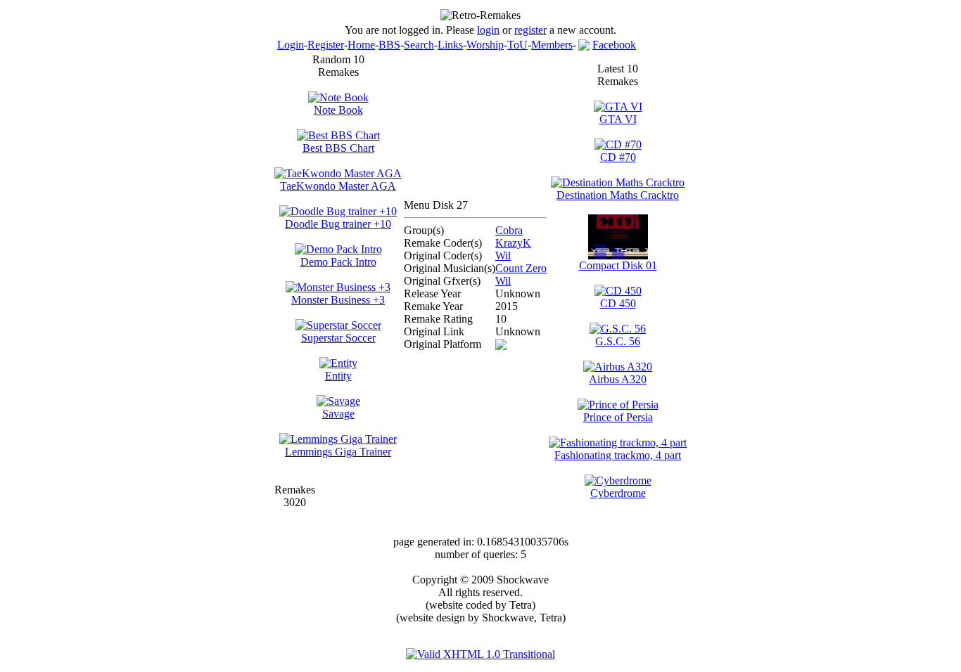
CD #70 (618, 157)
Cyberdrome (618, 493)
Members (552, 45)
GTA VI (618, 119)
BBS (389, 45)
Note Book (338, 110)
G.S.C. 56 (617, 341)
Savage (338, 414)
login (488, 30)
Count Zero (521, 268)
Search (419, 45)
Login (290, 45)
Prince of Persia (618, 417)
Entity (338, 376)
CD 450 (618, 303)
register (530, 30)
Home (361, 45)
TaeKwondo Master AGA (338, 186)
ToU (517, 45)
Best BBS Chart (338, 148)
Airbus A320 (618, 379)
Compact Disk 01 (618, 265)
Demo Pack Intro (338, 262)
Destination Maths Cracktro (617, 195)
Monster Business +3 (338, 300)
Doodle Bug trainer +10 (338, 224)
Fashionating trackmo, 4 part (617, 455)
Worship (485, 45)
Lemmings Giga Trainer (338, 452)
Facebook (614, 45)
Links (450, 45)
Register (325, 45)
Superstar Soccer (338, 338)
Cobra (509, 230)
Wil (503, 255)
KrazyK (513, 243)
